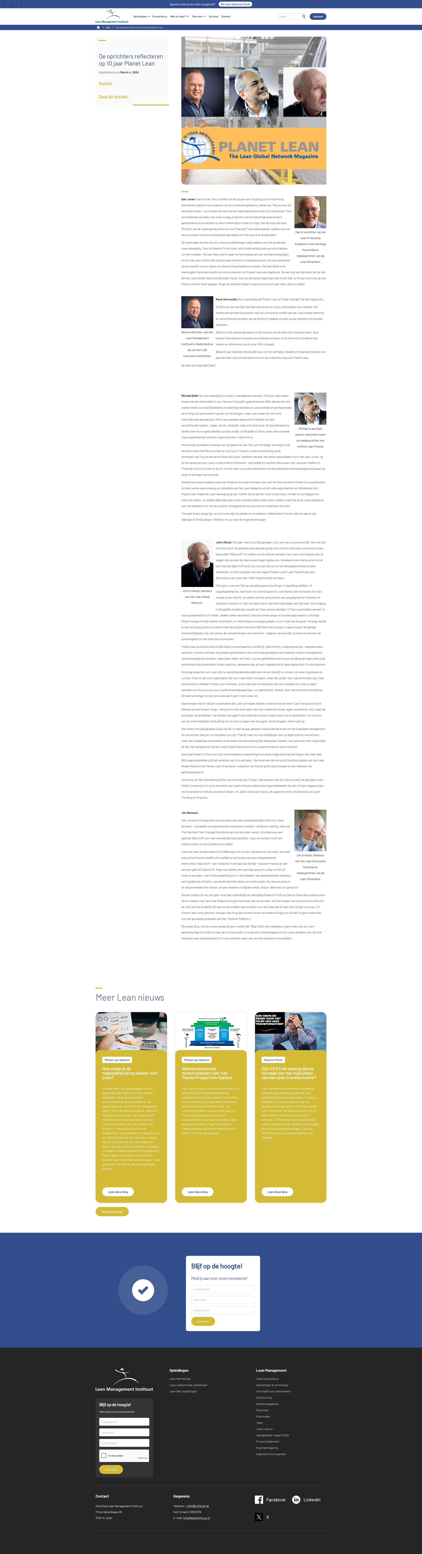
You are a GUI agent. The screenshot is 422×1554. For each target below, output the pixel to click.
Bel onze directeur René (235, 4)
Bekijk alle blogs (112, 1211)
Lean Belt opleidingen (183, 1391)
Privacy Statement (267, 1441)
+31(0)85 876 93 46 (197, 1506)
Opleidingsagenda (267, 1403)
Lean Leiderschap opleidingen (188, 1384)
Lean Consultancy (267, 1378)
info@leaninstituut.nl (196, 1518)
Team (259, 1422)
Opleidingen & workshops (272, 1384)
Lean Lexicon (264, 1428)
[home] (112, 16)
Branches (262, 1410)
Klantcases (263, 1416)
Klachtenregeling (267, 1447)
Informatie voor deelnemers (273, 1391)
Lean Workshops (180, 1378)
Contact (318, 16)
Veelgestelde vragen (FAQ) (272, 1435)
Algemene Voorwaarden (271, 1453)
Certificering (264, 1397)
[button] (141, 16)
